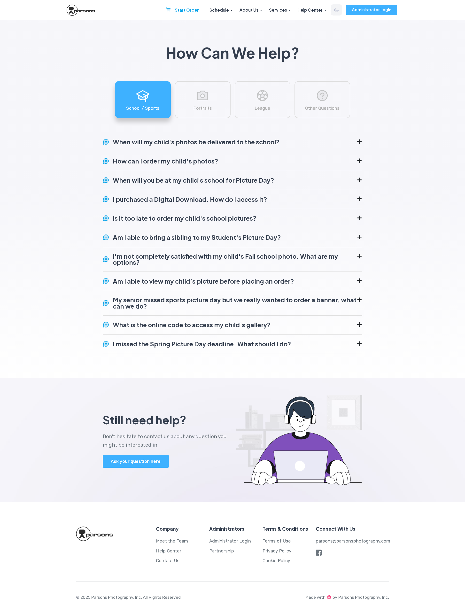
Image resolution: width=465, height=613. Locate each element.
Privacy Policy (277, 551)
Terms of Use (277, 541)
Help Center (310, 10)
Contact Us (167, 560)
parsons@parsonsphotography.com (353, 541)
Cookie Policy (276, 560)
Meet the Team (172, 541)
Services (278, 10)
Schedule (219, 10)
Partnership (221, 551)
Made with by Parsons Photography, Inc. (347, 597)
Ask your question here (136, 461)
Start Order (186, 10)
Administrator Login (371, 9)
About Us (249, 10)
